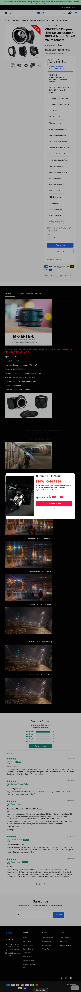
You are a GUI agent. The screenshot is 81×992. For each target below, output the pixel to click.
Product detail (54, 509)
